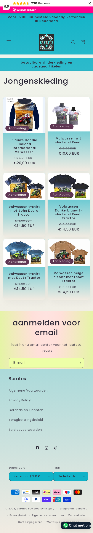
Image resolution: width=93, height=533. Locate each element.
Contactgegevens (30, 522)
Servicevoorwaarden (25, 429)
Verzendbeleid (78, 515)
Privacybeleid (19, 515)
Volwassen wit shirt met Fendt (68, 140)
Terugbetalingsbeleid (26, 420)
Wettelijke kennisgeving (62, 522)
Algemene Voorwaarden (28, 390)
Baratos (22, 508)
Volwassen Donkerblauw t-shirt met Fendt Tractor (68, 212)
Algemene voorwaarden (48, 515)
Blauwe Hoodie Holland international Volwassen (24, 146)
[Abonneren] (79, 363)
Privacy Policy (20, 400)
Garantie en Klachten (26, 410)
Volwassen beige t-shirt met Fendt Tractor (68, 277)
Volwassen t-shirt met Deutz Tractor (24, 276)
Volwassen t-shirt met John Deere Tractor (24, 210)
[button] (8, 42)
